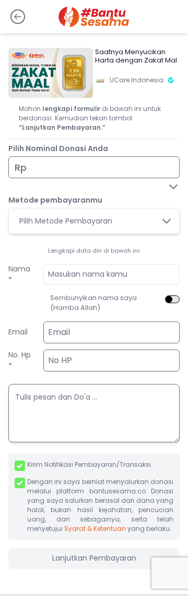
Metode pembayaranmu (55, 200)
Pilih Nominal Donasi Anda (58, 148)
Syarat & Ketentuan (95, 528)
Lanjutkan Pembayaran (94, 558)
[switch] (172, 299)
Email (18, 332)
